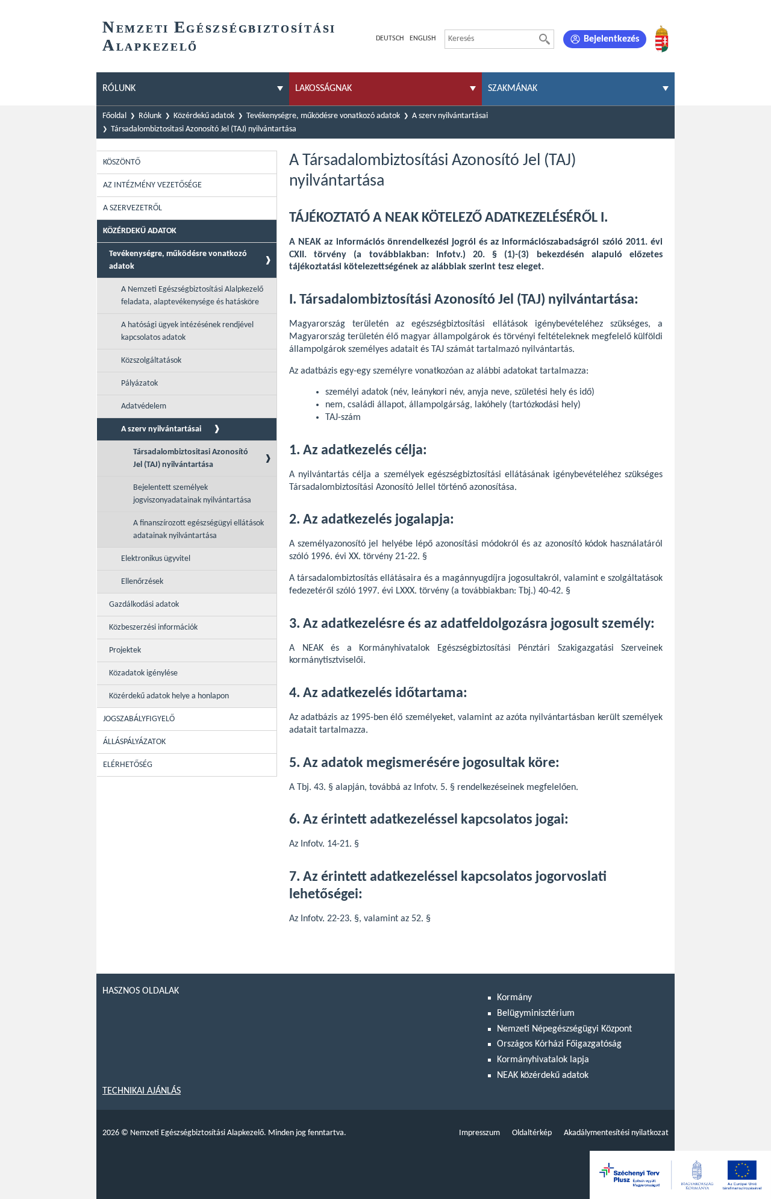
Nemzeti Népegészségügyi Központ (564, 1029)
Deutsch (390, 38)
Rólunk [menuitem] (119, 88)
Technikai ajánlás (141, 1091)
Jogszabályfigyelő (139, 719)
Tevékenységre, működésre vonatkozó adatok (323, 116)
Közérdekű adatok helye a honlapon (169, 696)
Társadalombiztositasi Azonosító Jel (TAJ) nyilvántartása (203, 129)
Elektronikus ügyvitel (155, 558)
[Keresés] (544, 39)
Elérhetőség (127, 764)
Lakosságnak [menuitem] (323, 88)
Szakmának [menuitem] (512, 88)
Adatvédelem (143, 406)
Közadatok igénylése (143, 673)
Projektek (125, 650)
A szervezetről (132, 208)
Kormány (514, 998)
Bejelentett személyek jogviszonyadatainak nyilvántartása (192, 494)
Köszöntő (121, 162)
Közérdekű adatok (203, 116)
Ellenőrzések (142, 581)
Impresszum (479, 1133)
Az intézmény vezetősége (152, 185)
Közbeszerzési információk (153, 627)
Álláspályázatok (134, 742)
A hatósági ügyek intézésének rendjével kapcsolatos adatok (187, 331)
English (422, 38)
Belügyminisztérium (536, 1013)
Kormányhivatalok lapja (543, 1060)
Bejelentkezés (611, 39)
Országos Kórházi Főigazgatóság (559, 1044)
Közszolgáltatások (151, 360)
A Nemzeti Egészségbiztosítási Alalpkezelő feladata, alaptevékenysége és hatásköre (192, 296)
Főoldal (114, 116)
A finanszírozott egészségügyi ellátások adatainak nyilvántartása (198, 529)
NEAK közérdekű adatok (542, 1075)
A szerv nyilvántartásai (450, 116)
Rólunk (150, 116)
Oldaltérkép (532, 1133)
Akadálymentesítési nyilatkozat (616, 1133)
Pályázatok (139, 383)
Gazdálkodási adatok (144, 604)
